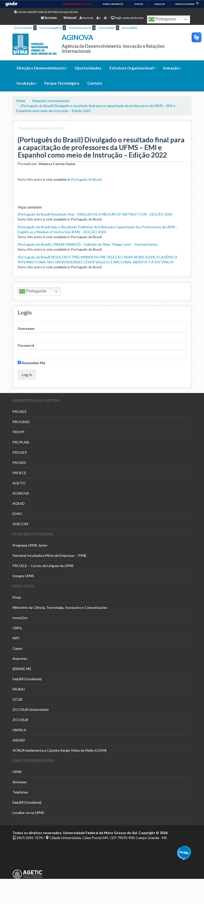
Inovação (171, 68)
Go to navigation (51, 28)
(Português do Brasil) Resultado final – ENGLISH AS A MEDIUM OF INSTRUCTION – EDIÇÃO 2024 (95, 214)
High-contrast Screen (129, 18)
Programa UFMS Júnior (30, 545)
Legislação (159, 4)
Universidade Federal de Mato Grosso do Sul (47, 12)
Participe (138, 4)
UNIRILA (19, 730)
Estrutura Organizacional (131, 68)
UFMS (17, 772)
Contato (94, 83)
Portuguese (165, 19)
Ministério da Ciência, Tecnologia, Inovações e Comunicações (59, 607)
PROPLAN (20, 442)
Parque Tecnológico (61, 83)
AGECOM (20, 524)
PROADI (19, 462)
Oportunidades (88, 68)
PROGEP (19, 452)
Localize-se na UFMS (28, 812)
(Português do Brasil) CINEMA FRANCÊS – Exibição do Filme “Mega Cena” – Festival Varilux (88, 244)
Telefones (20, 792)
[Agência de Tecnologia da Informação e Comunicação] (27, 869)
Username (26, 328)
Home (20, 101)
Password (26, 345)
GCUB (17, 699)
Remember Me (33, 363)
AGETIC (19, 483)
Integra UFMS (23, 576)
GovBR (11, 4)
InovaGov (20, 618)
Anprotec (19, 658)
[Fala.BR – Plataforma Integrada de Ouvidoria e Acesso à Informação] (184, 852)
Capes (17, 648)
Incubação (26, 83)
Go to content (23, 28)
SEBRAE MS (21, 669)
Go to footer (107, 28)
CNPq (17, 628)
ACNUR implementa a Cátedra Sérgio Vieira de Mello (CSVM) (59, 750)
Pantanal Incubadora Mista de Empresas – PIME (49, 555)
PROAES (19, 411)
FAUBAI (18, 689)
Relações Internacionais (51, 101)
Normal (87, 18)
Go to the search (80, 28)
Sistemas (19, 782)
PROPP (18, 432)
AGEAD (18, 503)
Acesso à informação (112, 4)
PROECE (19, 473)
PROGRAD (21, 422)
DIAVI (17, 513)
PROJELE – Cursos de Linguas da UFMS (43, 566)
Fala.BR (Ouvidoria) (27, 679)
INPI (16, 638)
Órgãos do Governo (184, 4)
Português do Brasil (86, 179)
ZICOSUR (20, 720)
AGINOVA (77, 37)
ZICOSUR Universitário (30, 709)
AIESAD (18, 740)
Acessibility (129, 28)
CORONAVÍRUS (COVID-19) (77, 4)
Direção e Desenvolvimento (41, 68)
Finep (16, 597)
